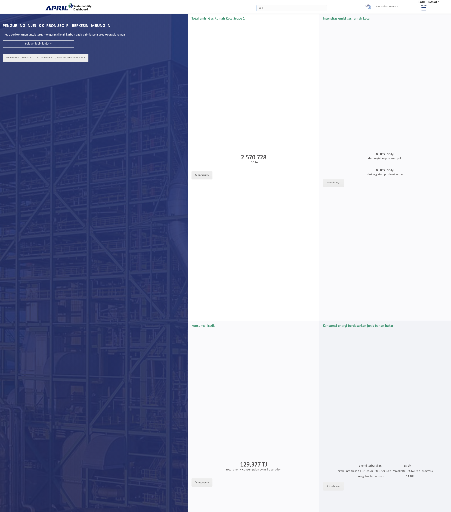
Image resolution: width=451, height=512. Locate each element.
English (422, 2)
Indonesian (433, 2)
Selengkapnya (202, 175)
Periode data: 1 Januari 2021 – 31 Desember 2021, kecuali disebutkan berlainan (45, 57)
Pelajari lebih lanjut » (38, 43)
